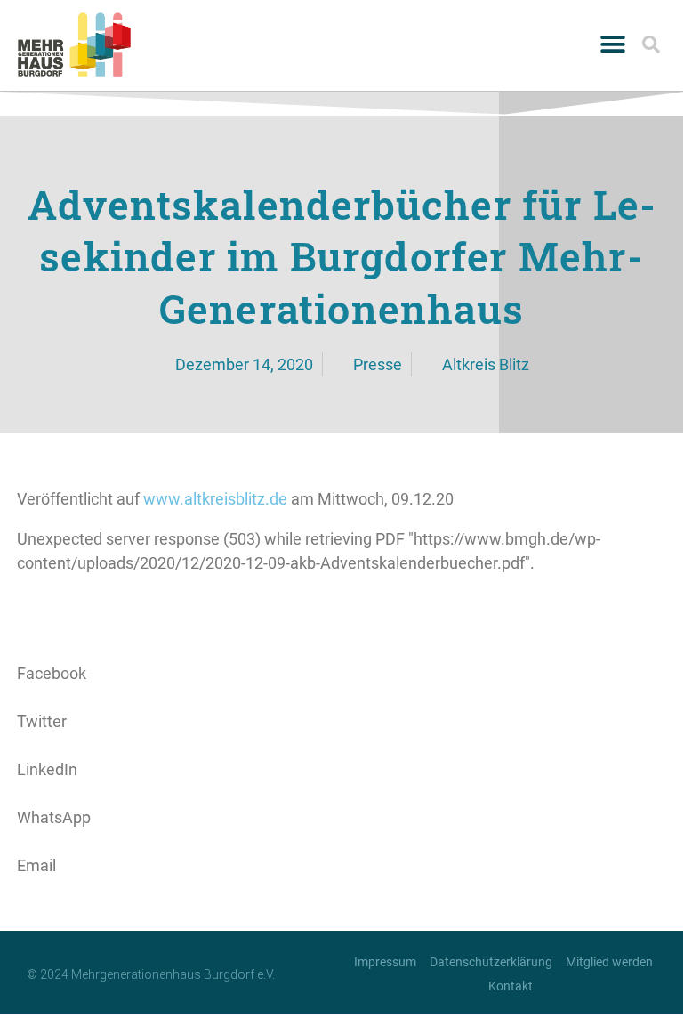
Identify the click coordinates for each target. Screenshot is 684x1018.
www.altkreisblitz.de (215, 498)
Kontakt (510, 986)
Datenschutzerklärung (491, 962)
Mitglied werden (609, 962)
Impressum (385, 962)
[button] (613, 45)
